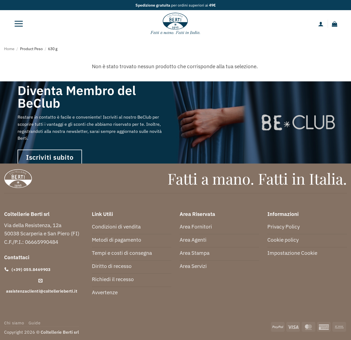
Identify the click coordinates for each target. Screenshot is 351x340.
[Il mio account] (321, 24)
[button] (19, 24)
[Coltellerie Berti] (175, 24)
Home (9, 48)
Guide (35, 322)
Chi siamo (14, 322)
